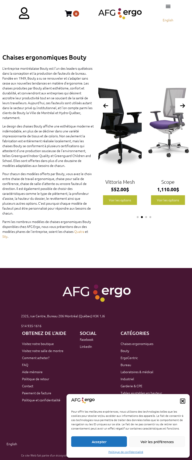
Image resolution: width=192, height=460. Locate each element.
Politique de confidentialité (125, 452)
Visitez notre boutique (38, 343)
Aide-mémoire (32, 371)
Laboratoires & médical (137, 371)
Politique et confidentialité (41, 400)
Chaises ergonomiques (137, 343)
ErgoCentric (129, 357)
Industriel (127, 378)
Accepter (99, 441)
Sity (4, 236)
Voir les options (136, 200)
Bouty (125, 350)
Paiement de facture (36, 393)
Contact (27, 385)
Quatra (79, 231)
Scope (136, 182)
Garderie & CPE (131, 385)
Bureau (126, 364)
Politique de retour (35, 378)
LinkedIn (86, 346)
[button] (182, 401)
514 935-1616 (31, 325)
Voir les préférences (157, 441)
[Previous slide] (105, 105)
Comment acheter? (35, 357)
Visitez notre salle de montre (42, 350)
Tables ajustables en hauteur (141, 393)
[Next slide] (182, 105)
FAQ (25, 364)
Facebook (86, 339)
